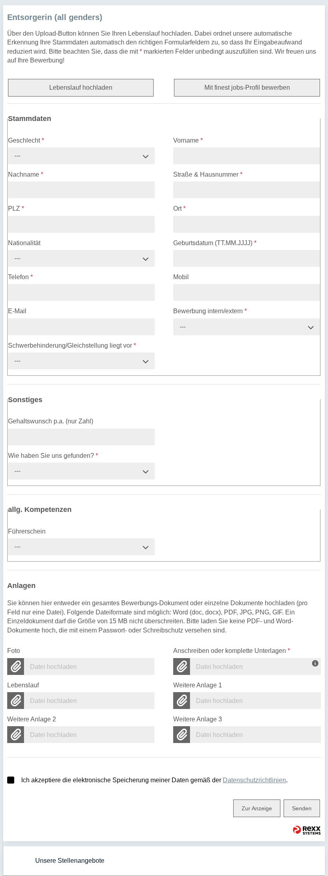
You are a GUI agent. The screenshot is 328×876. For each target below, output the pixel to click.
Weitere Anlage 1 (197, 685)
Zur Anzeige (257, 808)
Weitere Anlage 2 (31, 719)
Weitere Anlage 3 (197, 719)
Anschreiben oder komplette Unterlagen (231, 650)
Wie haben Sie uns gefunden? (53, 455)
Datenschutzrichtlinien (254, 780)
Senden (302, 808)
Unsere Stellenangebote (69, 860)
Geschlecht (26, 140)
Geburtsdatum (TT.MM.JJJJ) (214, 243)
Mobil (181, 277)
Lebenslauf (23, 685)
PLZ (16, 208)
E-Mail (17, 311)
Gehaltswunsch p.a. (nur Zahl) (50, 421)
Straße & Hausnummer (207, 174)
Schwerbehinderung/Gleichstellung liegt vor (72, 345)
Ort (179, 208)
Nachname (25, 174)
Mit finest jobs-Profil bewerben (247, 87)
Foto (13, 650)
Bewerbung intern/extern (210, 311)
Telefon (20, 277)
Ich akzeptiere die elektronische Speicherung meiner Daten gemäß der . (154, 780)
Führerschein (27, 531)
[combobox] (81, 155)
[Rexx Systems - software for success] (307, 830)
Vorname (188, 140)
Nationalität (24, 243)
